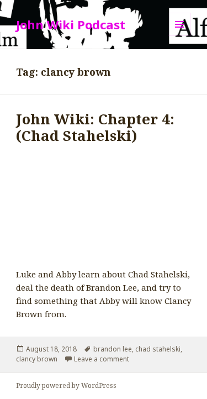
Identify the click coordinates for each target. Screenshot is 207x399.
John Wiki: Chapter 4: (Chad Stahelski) (95, 127)
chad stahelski (158, 349)
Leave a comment (101, 359)
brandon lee (112, 349)
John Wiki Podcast (70, 24)
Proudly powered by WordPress (66, 385)
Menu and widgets (179, 35)
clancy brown (36, 359)
